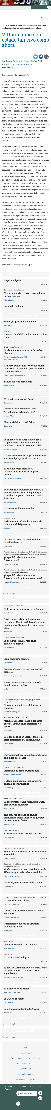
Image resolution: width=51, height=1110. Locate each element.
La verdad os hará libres (16, 900)
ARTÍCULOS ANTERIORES (25, 1031)
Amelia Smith (8, 632)
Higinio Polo (8, 930)
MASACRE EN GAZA (25, 891)
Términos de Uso (22, 1089)
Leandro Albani (9, 416)
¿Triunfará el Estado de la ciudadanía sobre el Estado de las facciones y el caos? (23, 723)
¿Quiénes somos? (26, 1093)
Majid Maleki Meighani (12, 712)
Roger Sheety (8, 788)
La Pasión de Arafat (14, 998)
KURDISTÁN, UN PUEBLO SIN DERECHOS (25, 694)
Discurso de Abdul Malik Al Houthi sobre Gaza (25, 336)
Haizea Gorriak (9, 462)
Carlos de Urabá (9, 858)
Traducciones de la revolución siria (25, 1058)
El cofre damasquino (25, 1063)
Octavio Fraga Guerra (11, 917)
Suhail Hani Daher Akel (12, 992)
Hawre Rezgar (8, 744)
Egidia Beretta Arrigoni (17, 61)
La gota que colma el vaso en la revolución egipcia (20, 642)
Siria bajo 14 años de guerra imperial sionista (23, 670)
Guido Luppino (9, 824)
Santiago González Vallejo (12, 478)
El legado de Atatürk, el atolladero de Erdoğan (22, 706)
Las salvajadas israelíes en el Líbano (23, 882)
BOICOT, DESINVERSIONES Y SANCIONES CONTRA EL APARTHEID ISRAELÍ (26, 432)
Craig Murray (8, 886)
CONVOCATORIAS (25, 1018)
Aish (25, 1047)
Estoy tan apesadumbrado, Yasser (21, 1008)
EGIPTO (25, 600)
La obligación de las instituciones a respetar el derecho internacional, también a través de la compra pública (23, 442)
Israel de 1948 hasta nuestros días (21, 770)
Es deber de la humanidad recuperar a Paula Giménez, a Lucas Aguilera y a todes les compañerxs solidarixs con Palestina (23, 494)
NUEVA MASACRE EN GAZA (25, 533)
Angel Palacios (9, 948)
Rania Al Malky (9, 648)
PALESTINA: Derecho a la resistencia (25, 274)
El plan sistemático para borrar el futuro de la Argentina (25, 295)
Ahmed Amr (8, 1013)
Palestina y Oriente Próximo (17, 64)
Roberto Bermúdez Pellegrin (13, 357)
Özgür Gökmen (9, 837)
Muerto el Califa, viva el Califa (19, 422)
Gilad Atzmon (8, 1003)
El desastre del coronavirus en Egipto (23, 608)
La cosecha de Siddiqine (16, 957)
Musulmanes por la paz (25, 1079)
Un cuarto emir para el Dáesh (19, 399)
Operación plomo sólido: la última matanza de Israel (21, 925)
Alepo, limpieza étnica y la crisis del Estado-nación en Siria (22, 683)
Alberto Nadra (8, 300)
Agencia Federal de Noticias (13, 977)
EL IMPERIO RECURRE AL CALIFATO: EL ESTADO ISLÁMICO (26, 392)
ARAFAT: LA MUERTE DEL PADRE (25, 982)
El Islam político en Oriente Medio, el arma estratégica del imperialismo (23, 738)
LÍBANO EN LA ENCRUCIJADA (25, 843)
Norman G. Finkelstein (11, 564)
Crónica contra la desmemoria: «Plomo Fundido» (24, 912)
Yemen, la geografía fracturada (20, 321)
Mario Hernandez (10, 502)
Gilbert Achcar (9, 385)
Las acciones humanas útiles (19, 508)
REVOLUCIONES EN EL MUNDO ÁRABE (25, 793)
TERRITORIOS (25, 587)
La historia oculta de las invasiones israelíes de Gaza (22, 541)
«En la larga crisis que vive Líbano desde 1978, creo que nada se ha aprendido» (25, 871)
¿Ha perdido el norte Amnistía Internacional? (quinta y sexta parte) (23, 577)
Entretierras (25, 1053)
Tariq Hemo (8, 730)
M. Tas (6, 689)
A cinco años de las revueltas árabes (23, 833)
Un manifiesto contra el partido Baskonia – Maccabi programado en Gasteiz (25, 457)
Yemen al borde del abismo (18, 381)
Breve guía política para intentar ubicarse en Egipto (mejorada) (25, 756)
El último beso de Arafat (16, 988)
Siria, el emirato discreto (17, 658)
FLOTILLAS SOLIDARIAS (25, 483)
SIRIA (25, 653)
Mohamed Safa (9, 512)
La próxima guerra (25, 1074)
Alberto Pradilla (9, 762)
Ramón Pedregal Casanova (13, 676)
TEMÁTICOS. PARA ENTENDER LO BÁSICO (25, 749)
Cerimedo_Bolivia (13, 306)
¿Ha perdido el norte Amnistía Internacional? (19, 559)
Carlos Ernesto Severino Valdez (15, 375)
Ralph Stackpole (12, 280)
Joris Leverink (9, 808)
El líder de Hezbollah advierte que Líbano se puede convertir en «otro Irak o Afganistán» (25, 970)
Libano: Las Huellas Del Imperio (20, 944)
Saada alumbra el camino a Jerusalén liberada (23, 352)
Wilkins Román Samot (11, 876)
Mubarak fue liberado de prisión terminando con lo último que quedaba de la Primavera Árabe (24, 817)
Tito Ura (7, 528)
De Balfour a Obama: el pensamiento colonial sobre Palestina (22, 782)
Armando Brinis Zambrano (13, 775)
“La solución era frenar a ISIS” (19, 411)
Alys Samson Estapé (11, 449)
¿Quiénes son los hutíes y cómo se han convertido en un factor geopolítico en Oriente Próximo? (24, 368)
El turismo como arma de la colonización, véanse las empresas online (22, 471)
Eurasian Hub (25, 1068)
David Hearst (8, 613)
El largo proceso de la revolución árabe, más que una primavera (24, 803)
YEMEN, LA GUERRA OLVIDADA (25, 315)
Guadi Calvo (8, 325)
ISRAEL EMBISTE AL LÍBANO (25, 936)
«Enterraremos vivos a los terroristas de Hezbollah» (25, 853)
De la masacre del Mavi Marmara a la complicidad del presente (23, 523)
